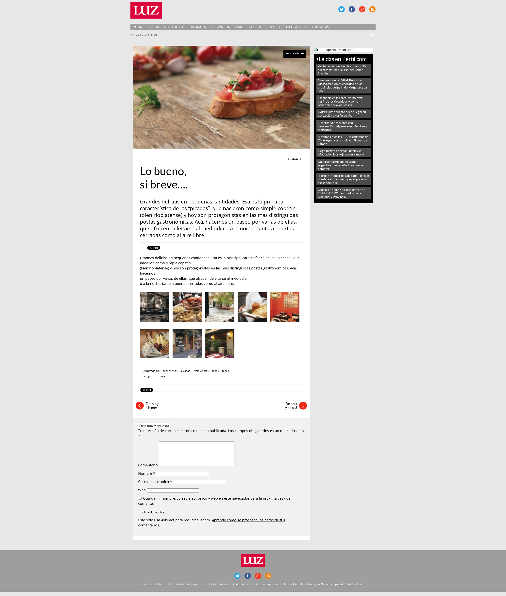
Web (142, 490)
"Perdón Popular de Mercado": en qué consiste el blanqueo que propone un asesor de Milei (343, 179)
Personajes (196, 27)
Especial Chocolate (284, 27)
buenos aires (169, 371)
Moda (137, 27)
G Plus (362, 9)
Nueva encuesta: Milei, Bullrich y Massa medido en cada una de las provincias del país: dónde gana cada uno (342, 85)
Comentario (148, 465)
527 (163, 377)
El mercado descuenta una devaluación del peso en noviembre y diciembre (342, 126)
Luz (146, 10)
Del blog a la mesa (152, 405)
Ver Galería (292, 53)
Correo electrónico (155, 481)
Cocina (146, 159)
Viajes (239, 27)
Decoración (220, 27)
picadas (185, 371)
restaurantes (201, 371)
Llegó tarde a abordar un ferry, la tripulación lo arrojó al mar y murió (341, 152)
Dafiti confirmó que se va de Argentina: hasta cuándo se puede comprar (340, 165)
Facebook (352, 9)
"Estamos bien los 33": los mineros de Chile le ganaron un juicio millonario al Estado (343, 140)
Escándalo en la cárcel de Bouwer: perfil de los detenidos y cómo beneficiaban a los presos (340, 101)
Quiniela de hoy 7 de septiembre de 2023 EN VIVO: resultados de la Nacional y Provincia (341, 193)
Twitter (341, 9)
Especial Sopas (317, 27)
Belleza (152, 27)
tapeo (225, 371)
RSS (372, 9)
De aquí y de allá (291, 405)
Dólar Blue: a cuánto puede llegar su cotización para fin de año (342, 113)
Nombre (146, 473)
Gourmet (256, 27)
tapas (215, 371)
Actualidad (173, 27)
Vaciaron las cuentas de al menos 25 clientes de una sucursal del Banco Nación (342, 69)
